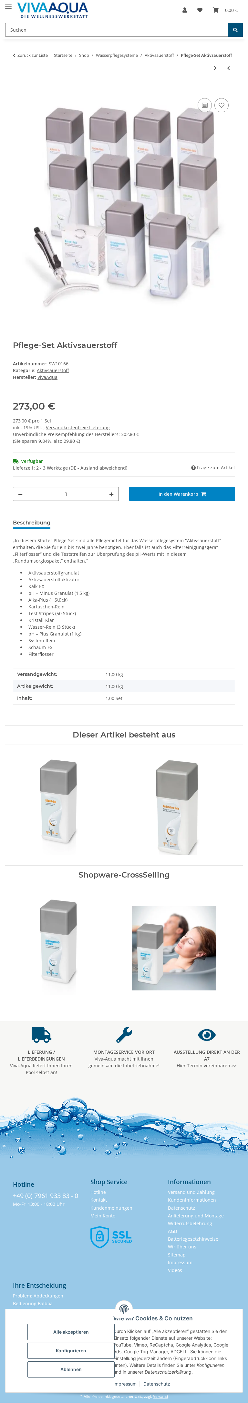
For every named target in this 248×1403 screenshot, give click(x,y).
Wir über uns (182, 1247)
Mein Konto (102, 1216)
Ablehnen (71, 1369)
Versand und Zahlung (191, 1192)
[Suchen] (235, 30)
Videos (175, 1270)
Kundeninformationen (192, 1200)
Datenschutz (156, 1384)
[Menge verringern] (20, 494)
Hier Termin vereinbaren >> (207, 1059)
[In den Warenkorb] (18, 89)
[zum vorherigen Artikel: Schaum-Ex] (228, 68)
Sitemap (177, 1255)
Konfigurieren (71, 1350)
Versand (160, 1396)
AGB (172, 1231)
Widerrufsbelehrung (190, 1223)
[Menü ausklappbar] (8, 4)
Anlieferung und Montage (196, 1216)
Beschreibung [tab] (31, 523)
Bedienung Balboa (33, 1303)
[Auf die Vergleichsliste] (205, 105)
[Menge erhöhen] (111, 494)
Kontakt (98, 1200)
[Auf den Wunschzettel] (221, 105)
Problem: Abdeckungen (38, 1296)
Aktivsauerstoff (53, 370)
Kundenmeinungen (111, 1208)
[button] (184, 10)
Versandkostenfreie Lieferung (78, 427)
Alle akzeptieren (71, 1332)
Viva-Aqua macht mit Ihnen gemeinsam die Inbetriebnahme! (124, 1059)
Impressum (125, 1384)
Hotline (98, 1192)
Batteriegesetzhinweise (193, 1239)
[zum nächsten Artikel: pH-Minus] (215, 68)
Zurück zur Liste (32, 55)
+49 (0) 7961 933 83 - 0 (45, 1195)
